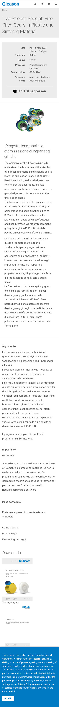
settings (31, 688)
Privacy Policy (24, 684)
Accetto (8, 698)
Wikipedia (7, 516)
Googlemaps (9, 533)
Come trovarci (10, 527)
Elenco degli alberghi (14, 539)
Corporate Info (9, 691)
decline (43, 684)
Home (4, 10)
